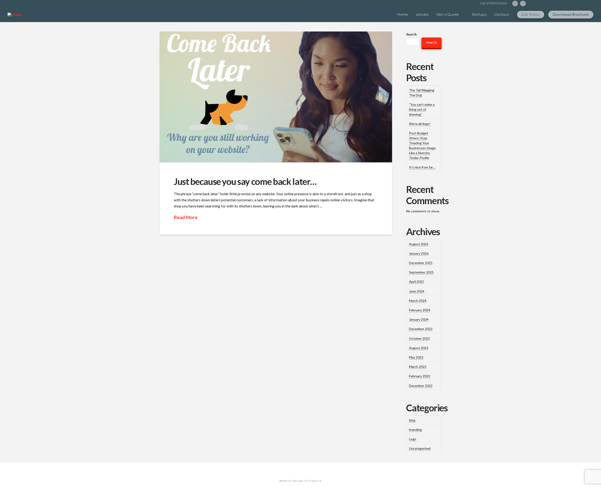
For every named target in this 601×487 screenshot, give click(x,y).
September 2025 (421, 272)
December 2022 (420, 386)
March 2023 (417, 367)
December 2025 (420, 263)
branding (415, 430)
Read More (185, 217)
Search (411, 34)
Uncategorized (420, 448)
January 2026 (418, 253)
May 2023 (416, 357)
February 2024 (419, 310)
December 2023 (420, 329)
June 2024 (416, 291)
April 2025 (416, 282)
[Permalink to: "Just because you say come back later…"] (276, 96)
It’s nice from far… (422, 167)
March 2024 (417, 301)
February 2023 (419, 376)
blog (412, 420)
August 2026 (418, 244)
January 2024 (418, 319)
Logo (412, 439)
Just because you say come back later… (245, 181)
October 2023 (419, 338)
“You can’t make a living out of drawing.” (422, 109)
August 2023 (418, 348)
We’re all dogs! (420, 124)
